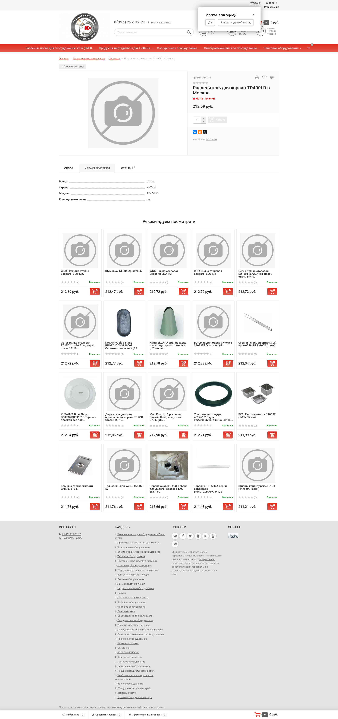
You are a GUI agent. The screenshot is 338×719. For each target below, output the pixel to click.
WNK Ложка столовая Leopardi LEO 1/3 (164, 272)
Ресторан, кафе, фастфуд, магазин (137, 560)
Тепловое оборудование (281, 48)
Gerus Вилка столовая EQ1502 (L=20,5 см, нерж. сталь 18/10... (78, 345)
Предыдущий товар (73, 66)
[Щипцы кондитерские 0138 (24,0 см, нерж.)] (257, 465)
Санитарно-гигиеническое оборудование (140, 634)
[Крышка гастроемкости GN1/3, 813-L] (80, 465)
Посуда (121, 593)
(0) (77, 282)
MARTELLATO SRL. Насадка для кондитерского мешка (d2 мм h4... (168, 345)
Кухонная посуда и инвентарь (134, 697)
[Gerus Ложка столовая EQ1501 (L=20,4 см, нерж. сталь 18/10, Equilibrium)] (257, 250)
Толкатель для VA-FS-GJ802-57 (124, 487)
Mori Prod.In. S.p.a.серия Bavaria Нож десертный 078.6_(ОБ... (165, 417)
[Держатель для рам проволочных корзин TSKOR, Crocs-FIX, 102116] (124, 393)
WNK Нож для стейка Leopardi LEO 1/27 (75, 272)
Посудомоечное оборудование (135, 620)
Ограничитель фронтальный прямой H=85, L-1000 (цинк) (257, 344)
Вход (271, 2)
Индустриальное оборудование (135, 588)
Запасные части (126, 692)
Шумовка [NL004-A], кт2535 (123, 271)
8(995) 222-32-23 (129, 22)
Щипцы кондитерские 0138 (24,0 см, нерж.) (256, 487)
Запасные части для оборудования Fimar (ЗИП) (59, 48)
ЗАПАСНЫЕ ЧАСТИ (128, 652)
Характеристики (97, 168)
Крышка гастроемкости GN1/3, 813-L (77, 487)
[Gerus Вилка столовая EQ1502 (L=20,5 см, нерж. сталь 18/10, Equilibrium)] (80, 321)
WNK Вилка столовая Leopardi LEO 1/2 (208, 272)
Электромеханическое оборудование (230, 48)
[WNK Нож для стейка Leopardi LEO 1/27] (80, 250)
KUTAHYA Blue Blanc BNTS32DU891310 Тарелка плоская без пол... (78, 417)
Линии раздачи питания (131, 583)
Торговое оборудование (131, 661)
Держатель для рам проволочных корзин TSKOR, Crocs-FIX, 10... (124, 417)
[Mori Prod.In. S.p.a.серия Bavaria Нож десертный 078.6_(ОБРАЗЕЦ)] (169, 393)
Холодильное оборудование (177, 48)
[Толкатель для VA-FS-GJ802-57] (124, 465)
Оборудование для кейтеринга (134, 615)
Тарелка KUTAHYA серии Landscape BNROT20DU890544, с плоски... (210, 490)
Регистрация (271, 6)
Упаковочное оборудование (133, 625)
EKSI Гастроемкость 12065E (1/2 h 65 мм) (257, 416)
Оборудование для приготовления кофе (140, 629)
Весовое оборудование (130, 579)
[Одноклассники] (200, 132)
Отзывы (128, 168)
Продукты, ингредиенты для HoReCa (124, 48)
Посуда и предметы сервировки (135, 670)
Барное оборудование (130, 683)
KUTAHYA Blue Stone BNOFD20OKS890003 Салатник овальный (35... (122, 345)
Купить (221, 120)
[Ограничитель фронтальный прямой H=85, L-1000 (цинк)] (257, 321)
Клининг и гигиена (128, 643)
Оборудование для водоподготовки (137, 570)
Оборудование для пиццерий (134, 688)
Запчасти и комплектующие (133, 574)
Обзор (68, 168)
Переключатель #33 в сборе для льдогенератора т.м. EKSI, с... (168, 488)
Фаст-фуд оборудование (131, 606)
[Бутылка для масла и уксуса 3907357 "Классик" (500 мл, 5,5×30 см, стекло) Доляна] (213, 321)
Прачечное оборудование (132, 638)
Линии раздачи (126, 611)
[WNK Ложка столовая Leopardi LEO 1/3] (169, 250)
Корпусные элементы (129, 657)
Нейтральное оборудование (133, 666)
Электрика (123, 647)
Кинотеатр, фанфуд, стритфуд (134, 565)
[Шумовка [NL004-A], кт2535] (124, 250)
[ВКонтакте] (195, 132)
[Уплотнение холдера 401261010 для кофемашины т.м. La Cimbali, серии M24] (213, 393)
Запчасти (211, 139)
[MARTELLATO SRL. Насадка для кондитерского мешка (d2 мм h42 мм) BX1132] (169, 321)
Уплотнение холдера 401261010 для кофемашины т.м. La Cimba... (213, 417)
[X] (205, 132)
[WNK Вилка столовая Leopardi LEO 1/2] (213, 250)
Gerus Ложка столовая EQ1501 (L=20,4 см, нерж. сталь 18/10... (255, 273)
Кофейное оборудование (131, 602)
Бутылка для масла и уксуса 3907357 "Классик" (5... (213, 344)
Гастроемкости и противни (132, 597)
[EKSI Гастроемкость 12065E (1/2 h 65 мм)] (257, 393)
